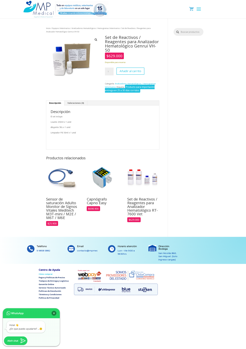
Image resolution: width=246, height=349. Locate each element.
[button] (96, 39)
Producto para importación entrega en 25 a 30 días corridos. (130, 88)
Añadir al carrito (130, 71)
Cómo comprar (46, 274)
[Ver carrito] (191, 8)
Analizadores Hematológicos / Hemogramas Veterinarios (96, 28)
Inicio (48, 28)
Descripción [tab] (55, 103)
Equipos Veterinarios (61, 28)
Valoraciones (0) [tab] (75, 103)
